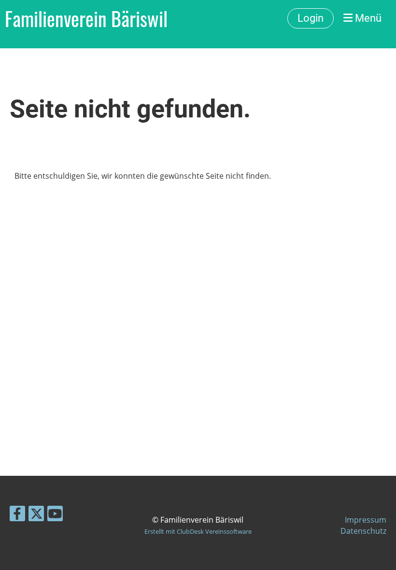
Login (310, 18)
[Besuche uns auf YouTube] (55, 515)
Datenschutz (363, 531)
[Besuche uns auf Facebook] (17, 515)
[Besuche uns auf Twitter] (36, 515)
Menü (367, 18)
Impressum (365, 519)
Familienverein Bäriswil (86, 18)
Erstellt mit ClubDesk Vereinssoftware (198, 531)
